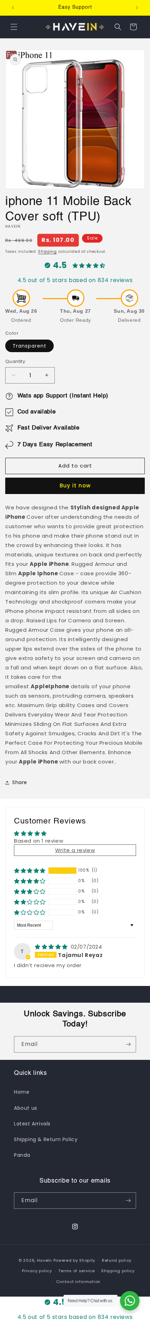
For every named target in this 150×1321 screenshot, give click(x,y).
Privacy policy (37, 1271)
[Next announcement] (137, 7)
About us (25, 1107)
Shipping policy (118, 1271)
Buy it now (75, 485)
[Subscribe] (128, 1044)
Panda (22, 1155)
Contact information (78, 1281)
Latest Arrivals (32, 1123)
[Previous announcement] (13, 7)
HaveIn (44, 1260)
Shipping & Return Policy (45, 1139)
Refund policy (117, 1260)
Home (21, 1091)
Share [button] (19, 782)
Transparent (29, 345)
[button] (14, 27)
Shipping (47, 251)
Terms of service (76, 1271)
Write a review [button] (75, 850)
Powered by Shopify (74, 1260)
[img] (52, 946)
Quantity (15, 361)
